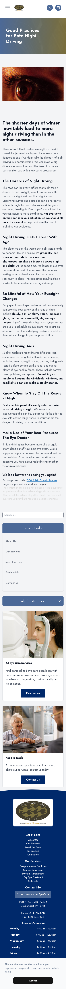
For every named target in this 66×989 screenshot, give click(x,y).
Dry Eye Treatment (33, 877)
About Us (11, 541)
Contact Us (12, 583)
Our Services (13, 551)
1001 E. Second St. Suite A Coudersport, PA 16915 (33, 904)
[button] (8, 7)
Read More (33, 693)
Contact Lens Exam (33, 870)
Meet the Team (14, 562)
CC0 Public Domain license (42, 480)
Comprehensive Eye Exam (33, 866)
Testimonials (12, 572)
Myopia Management (33, 873)
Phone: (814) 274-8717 (33, 913)
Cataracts (33, 881)
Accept (33, 980)
